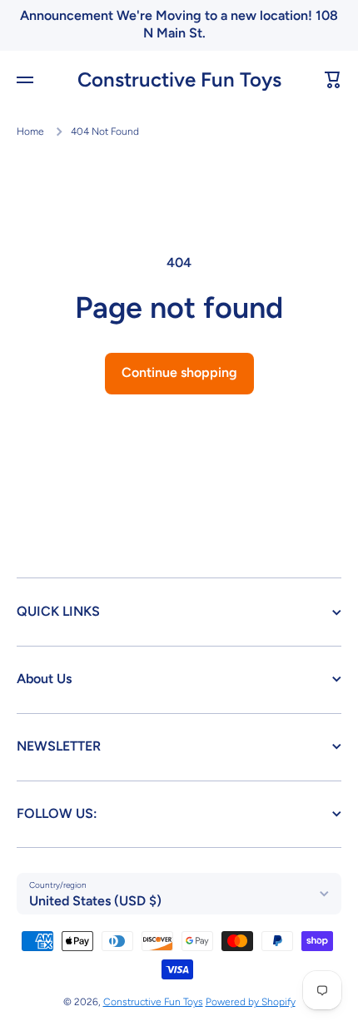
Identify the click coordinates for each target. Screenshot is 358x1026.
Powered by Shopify (251, 1002)
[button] (333, 80)
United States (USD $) (95, 901)
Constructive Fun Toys (153, 1002)
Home (30, 131)
